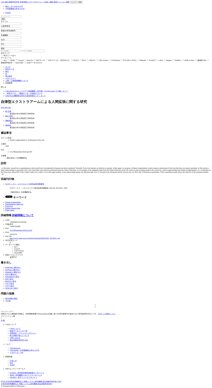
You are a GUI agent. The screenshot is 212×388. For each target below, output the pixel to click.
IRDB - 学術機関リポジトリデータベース (26, 375)
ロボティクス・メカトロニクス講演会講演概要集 (24, 184)
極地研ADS (202, 60)
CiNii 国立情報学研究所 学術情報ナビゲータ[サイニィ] (22, 2)
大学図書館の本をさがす (15, 9)
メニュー (74, 2)
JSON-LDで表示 (11, 288)
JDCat (84, 60)
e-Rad (160, 60)
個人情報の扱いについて (19, 335)
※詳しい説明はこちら (107, 314)
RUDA (76, 60)
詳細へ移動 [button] (48, 2)
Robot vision (9, 210)
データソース (6, 58)
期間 (2, 48)
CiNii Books (115, 60)
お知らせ (13, 361)
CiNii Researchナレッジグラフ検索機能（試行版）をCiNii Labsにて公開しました (36, 91)
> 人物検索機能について (18, 81)
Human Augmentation (13, 202)
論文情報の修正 (11, 298)
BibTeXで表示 (10, 281)
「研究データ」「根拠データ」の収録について (23, 93)
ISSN (3, 40)
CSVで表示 (9, 286)
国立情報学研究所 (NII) (19, 340)
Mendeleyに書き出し (13, 272)
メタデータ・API (16, 353)
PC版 (3, 320)
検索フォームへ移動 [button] (61, 2)
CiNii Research (15, 348)
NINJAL (92, 60)
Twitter (12, 365)
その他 (8, 301)
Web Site (8, 107)
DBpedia (142, 60)
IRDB (12, 60)
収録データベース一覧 (18, 331)
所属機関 (4, 35)
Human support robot (12, 208)
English (8, 13)
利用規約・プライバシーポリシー (23, 333)
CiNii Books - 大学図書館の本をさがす (24, 350)
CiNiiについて (15, 329)
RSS (11, 363)
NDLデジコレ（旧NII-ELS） (59, 60)
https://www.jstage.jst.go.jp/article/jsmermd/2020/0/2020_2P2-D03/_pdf (35, 238)
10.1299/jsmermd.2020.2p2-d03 (21, 230)
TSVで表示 (9, 284)
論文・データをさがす (14, 6)
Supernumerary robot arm (14, 204)
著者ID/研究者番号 (8, 31)
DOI (2, 44)
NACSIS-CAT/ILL (130, 60)
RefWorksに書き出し (13, 267)
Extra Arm (9, 206)
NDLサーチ (40, 60)
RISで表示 (9, 279)
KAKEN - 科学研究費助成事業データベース (27, 373)
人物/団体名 (5, 26)
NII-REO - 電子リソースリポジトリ (23, 377)
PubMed (177, 60)
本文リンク (5, 53)
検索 (80, 2)
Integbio (168, 60)
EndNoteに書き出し (12, 270)
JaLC (5, 60)
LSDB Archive (189, 60)
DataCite (29, 60)
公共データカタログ (34, 63)
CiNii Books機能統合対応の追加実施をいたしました (25, 96)
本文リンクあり (9, 55)
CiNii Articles (103, 60)
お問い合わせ (15, 338)
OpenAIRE (19, 63)
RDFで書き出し (11, 274)
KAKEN (152, 60)
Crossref (20, 60)
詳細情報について (23, 215)
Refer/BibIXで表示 (12, 277)
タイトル (4, 21)
